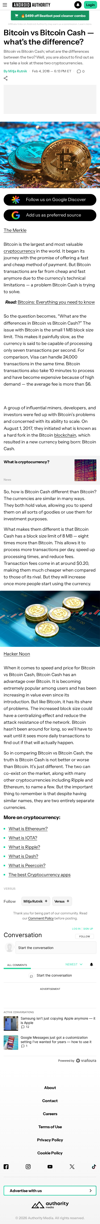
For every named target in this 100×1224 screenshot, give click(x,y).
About (50, 1087)
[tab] (17, 965)
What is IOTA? (22, 838)
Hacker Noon (17, 654)
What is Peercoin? (26, 865)
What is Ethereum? (28, 828)
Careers (50, 1113)
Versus (9, 888)
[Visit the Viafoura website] (86, 1061)
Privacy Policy (50, 1139)
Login (90, 5)
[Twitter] (72, 1166)
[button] (50, 5)
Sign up (88, 928)
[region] (50, 996)
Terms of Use (50, 1126)
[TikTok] (94, 1166)
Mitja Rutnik (17, 71)
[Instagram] (28, 1166)
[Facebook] (6, 1166)
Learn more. (85, 24)
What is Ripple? (24, 847)
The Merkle (15, 230)
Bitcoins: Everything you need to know (56, 302)
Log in (76, 928)
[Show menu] (5, 5)
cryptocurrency (19, 251)
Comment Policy (41, 918)
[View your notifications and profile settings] (91, 964)
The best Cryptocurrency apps (39, 874)
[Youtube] (50, 1166)
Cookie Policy (50, 1152)
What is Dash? (23, 856)
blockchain (65, 435)
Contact (50, 1100)
